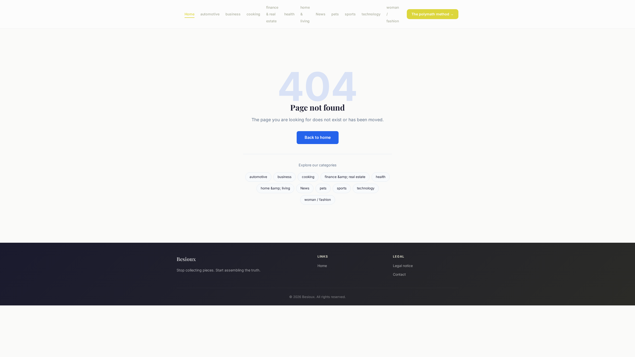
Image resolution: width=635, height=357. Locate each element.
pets (335, 14)
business (233, 14)
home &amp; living (275, 188)
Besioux (186, 258)
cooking (253, 14)
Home (189, 14)
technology (371, 14)
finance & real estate (272, 14)
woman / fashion (317, 200)
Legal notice (403, 266)
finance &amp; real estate (345, 177)
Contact (399, 274)
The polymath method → (433, 14)
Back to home (318, 137)
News (320, 14)
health (289, 14)
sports (350, 14)
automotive (210, 14)
